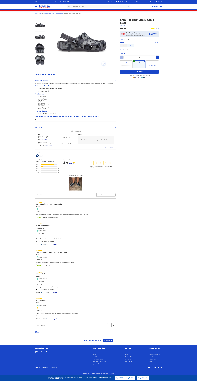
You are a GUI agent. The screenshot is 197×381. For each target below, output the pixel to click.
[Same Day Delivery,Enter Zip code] (152, 64)
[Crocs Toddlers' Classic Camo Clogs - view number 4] (40, 60)
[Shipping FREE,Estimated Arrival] (139, 64)
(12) (158, 28)
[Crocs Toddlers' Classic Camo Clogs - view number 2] (40, 36)
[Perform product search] (128, 6)
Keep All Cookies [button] (143, 378)
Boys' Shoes (51, 13)
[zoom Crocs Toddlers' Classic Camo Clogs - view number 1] (82, 42)
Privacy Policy (91, 377)
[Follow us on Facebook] (149, 367)
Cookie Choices (59, 378)
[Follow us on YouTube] (155, 367)
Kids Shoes (45, 13)
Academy (37, 13)
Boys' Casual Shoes (60, 13)
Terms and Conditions (102, 377)
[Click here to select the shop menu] (36, 6)
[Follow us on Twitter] (152, 367)
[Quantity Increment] (157, 57)
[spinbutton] (139, 57)
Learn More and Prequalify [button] (153, 34)
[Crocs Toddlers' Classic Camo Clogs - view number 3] (40, 48)
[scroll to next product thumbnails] (40, 67)
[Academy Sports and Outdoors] (44, 6)
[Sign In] (152, 6)
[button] (153, 34)
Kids (41, 13)
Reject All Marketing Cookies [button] (125, 378)
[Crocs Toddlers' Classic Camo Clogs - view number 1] (40, 25)
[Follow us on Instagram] (158, 367)
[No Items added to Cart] (161, 6)
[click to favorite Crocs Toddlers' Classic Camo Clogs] (103, 63)
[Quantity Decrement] (121, 57)
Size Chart (156, 42)
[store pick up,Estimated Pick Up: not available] (126, 64)
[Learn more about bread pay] (144, 77)
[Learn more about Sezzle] (136, 77)
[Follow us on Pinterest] (161, 367)
